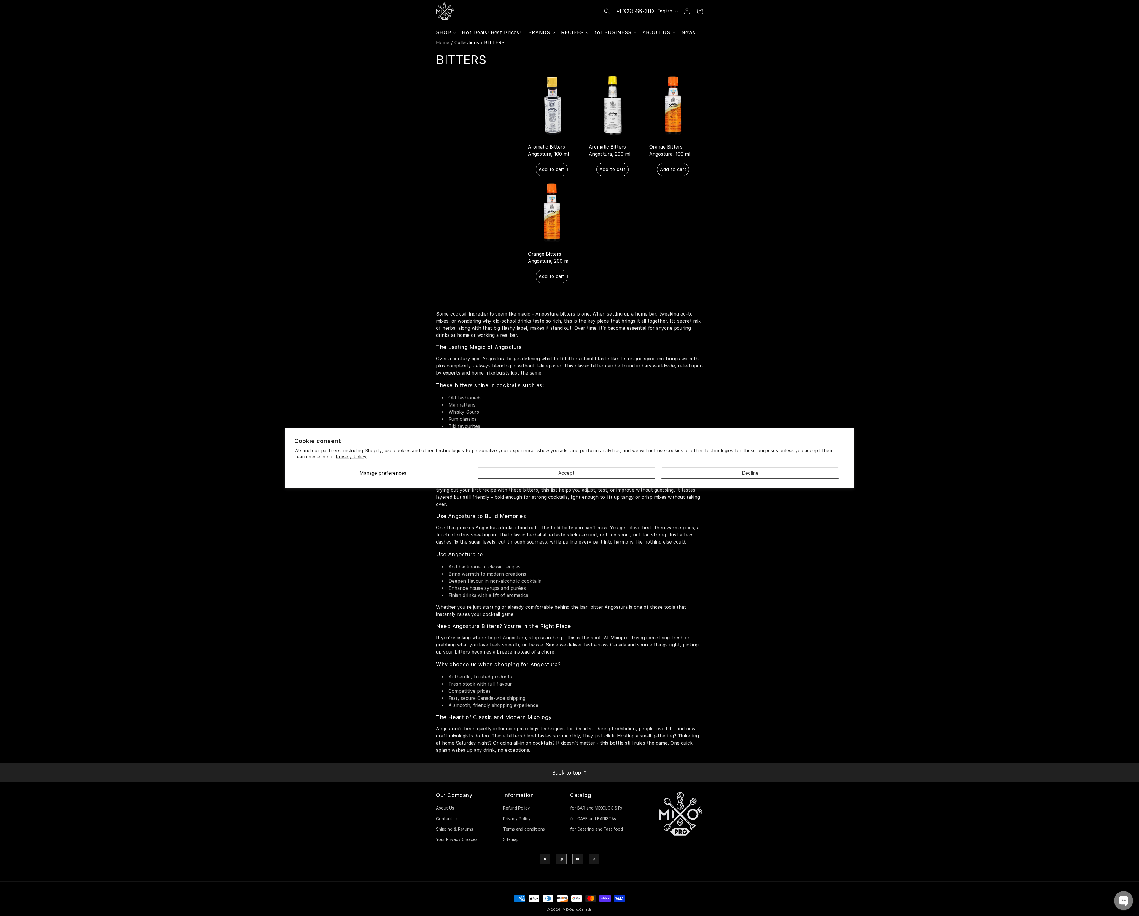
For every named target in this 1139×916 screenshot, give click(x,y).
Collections (466, 42)
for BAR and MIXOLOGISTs (596, 808)
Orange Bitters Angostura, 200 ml (549, 257)
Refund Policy (516, 808)
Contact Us (447, 818)
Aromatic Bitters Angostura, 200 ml (609, 150)
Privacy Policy (351, 457)
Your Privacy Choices (457, 839)
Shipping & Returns (454, 829)
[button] (445, 32)
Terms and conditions (524, 829)
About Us (445, 808)
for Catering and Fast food (596, 829)
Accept (566, 473)
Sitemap (511, 839)
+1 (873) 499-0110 (635, 11)
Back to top (567, 773)
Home (442, 42)
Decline (750, 473)
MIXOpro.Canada (577, 910)
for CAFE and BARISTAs (593, 818)
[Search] (606, 11)
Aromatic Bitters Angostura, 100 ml (548, 150)
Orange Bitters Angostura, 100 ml (669, 150)
